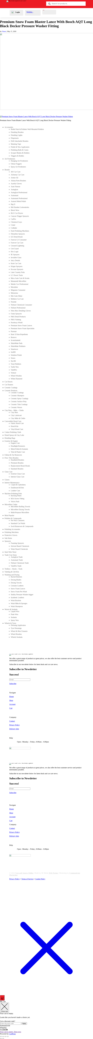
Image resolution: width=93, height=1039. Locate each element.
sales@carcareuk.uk (28, 746)
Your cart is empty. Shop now (10, 1032)
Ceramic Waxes (16, 407)
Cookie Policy (40, 879)
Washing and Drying (12, 575)
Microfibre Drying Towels (20, 509)
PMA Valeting (16, 320)
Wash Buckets (16, 600)
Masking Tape (16, 144)
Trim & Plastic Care (18, 452)
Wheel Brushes (16, 634)
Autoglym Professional (19, 192)
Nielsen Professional (18, 308)
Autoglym (14, 189)
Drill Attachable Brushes (19, 141)
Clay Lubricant (16, 415)
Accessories (9, 127)
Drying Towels (16, 583)
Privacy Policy (14, 725)
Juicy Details (15, 260)
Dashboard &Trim (17, 488)
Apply (24, 1023)
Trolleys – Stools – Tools (13, 569)
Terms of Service (27, 879)
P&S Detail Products (18, 317)
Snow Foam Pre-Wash (19, 592)
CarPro (13, 219)
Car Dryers (8, 382)
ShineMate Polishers (18, 346)
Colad (13, 225)
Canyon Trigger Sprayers (20, 216)
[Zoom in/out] (1, 1036)
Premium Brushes (17, 463)
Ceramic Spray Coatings (19, 398)
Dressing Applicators (18, 625)
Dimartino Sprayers (18, 234)
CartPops (12, 1034)
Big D (13, 204)
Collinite (14, 228)
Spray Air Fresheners (18, 167)
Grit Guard (15, 249)
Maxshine (14, 287)
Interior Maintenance (12, 483)
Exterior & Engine (11, 441)
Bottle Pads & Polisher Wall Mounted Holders (27, 129)
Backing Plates (16, 496)
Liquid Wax (15, 611)
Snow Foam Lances (18, 589)
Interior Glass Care (17, 477)
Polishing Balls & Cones (19, 150)
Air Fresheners (10, 159)
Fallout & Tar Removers (13, 455)
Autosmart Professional (19, 198)
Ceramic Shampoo (17, 396)
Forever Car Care (17, 243)
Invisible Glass (16, 257)
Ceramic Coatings (11, 388)
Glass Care (8, 472)
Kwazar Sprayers (17, 269)
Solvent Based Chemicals (20, 546)
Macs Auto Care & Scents (20, 278)
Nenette (13, 302)
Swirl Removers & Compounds (22, 526)
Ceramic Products (11, 391)
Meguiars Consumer (18, 290)
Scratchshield (15, 340)
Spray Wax (15, 620)
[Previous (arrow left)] (1, 1038)
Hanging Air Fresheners (19, 161)
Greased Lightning (17, 246)
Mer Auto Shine (16, 296)
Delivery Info (14, 729)
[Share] (5, 1036)
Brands (7, 170)
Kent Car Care (16, 263)
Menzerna (14, 293)
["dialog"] (46, 1018)
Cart (10, 708)
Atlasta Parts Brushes (18, 181)
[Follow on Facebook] (11, 887)
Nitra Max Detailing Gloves (21, 311)
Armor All (14, 178)
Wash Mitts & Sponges (19, 603)
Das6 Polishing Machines (20, 231)
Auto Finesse (15, 187)
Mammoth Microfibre (18, 281)
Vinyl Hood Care (17, 429)
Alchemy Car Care (17, 175)
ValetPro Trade (16, 566)
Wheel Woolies (16, 376)
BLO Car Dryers (17, 213)
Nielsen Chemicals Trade (20, 563)
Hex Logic (14, 252)
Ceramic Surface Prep (18, 401)
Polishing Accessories (12, 529)
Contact (12, 721)
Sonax (13, 358)
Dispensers (15, 138)
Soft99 (13, 352)
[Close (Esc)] (8, 1036)
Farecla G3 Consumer (19, 240)
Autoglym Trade (17, 557)
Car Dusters (9, 385)
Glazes (7, 480)
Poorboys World (16, 323)
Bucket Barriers (16, 577)
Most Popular (9, 515)
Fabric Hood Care (17, 423)
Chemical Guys (16, 222)
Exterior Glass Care (18, 474)
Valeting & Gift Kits (12, 572)
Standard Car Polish (18, 523)
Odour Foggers (16, 164)
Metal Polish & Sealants (19, 449)
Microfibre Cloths (11, 504)
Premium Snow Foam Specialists (22, 328)
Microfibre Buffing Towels (20, 507)
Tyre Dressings (16, 628)
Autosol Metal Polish (18, 201)
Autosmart (14, 195)
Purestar (14, 331)
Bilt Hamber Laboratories (20, 207)
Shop (11, 700)
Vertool (13, 373)
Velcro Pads (15, 501)
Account (12, 704)
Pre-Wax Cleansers (17, 520)
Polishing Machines (12, 532)
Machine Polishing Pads (13, 494)
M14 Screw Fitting (17, 499)
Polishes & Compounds (13, 518)
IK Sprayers (15, 255)
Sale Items (8, 538)
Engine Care (15, 443)
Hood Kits (14, 426)
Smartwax (14, 349)
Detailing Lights (16, 135)
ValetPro (14, 370)
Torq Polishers (16, 364)
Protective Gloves (11, 535)
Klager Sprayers (16, 266)
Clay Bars (14, 412)
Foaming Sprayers (17, 543)
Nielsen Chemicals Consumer (21, 305)
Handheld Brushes (17, 460)
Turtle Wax (15, 367)
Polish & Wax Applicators (20, 147)
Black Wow (15, 210)
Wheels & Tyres (10, 623)
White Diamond (16, 379)
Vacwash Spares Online (24, 873)
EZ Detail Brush (17, 237)
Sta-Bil (13, 361)
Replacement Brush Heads (20, 466)
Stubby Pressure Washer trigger (22, 595)
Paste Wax (14, 614)
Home (11, 697)
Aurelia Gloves (16, 184)
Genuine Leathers (17, 586)
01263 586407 (26, 744)
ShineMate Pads (16, 343)
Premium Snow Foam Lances (21, 325)
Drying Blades (16, 580)
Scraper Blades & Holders (20, 153)
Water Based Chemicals (19, 549)
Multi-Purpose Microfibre (20, 512)
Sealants (14, 617)
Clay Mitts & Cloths (18, 418)
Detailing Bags (10, 438)
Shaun (4, 31)
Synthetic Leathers (17, 597)
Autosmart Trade (17, 560)
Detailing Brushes (17, 132)
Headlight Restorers (18, 446)
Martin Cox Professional (19, 284)
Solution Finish (16, 355)
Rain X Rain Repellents (19, 334)
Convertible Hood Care (13, 421)
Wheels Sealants (16, 637)
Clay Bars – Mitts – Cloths (14, 410)
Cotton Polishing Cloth (13, 432)
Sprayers (8, 541)
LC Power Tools (17, 275)
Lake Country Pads (18, 272)
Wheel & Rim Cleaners (19, 631)
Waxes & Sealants (11, 609)
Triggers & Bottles (17, 156)
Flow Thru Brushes (11, 458)
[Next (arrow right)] (3, 1038)
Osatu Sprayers (16, 314)
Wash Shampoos (17, 606)
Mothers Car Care (17, 299)
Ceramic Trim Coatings (19, 404)
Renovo (13, 337)
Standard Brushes (17, 469)
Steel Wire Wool (10, 552)
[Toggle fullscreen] (3, 1036)
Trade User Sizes (11, 555)
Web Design (53, 873)
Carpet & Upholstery (18, 485)
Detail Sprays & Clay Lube (14, 435)
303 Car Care (15, 172)
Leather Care (15, 491)
